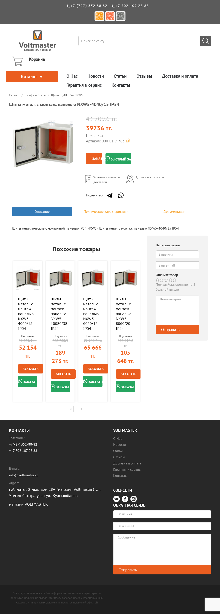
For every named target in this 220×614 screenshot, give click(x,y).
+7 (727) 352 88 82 (88, 6)
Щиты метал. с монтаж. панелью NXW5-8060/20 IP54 (123, 313)
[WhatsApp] (121, 195)
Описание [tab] (42, 211)
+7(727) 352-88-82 (23, 444)
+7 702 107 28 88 (132, 6)
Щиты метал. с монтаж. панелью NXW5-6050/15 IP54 (91, 313)
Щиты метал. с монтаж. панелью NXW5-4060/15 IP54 (26, 313)
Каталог (29, 76)
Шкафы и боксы (35, 95)
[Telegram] (109, 195)
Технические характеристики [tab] (106, 211)
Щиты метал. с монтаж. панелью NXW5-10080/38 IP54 (59, 313)
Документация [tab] (174, 211)
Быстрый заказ (120, 159)
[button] (69, 116)
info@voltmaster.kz (23, 475)
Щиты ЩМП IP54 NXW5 (67, 95)
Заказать (97, 158)
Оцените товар (167, 275)
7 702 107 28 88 (25, 450)
